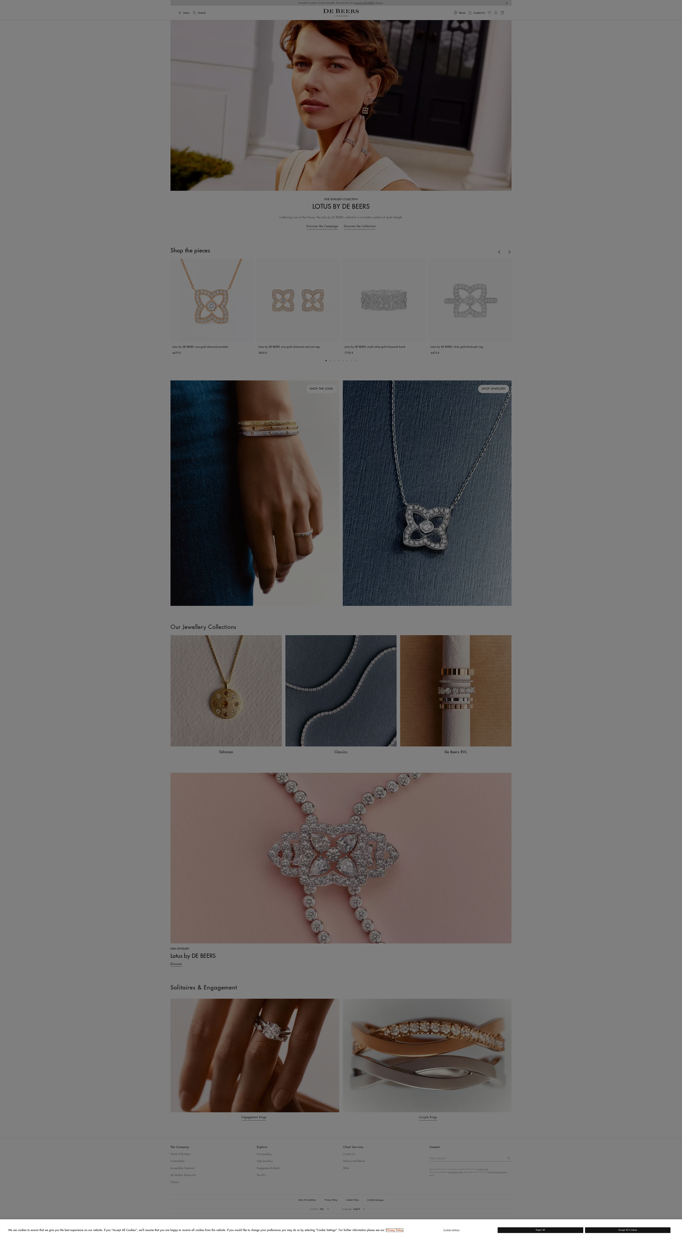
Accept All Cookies (627, 1230)
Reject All (540, 1230)
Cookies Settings (451, 1230)
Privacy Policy (394, 1230)
